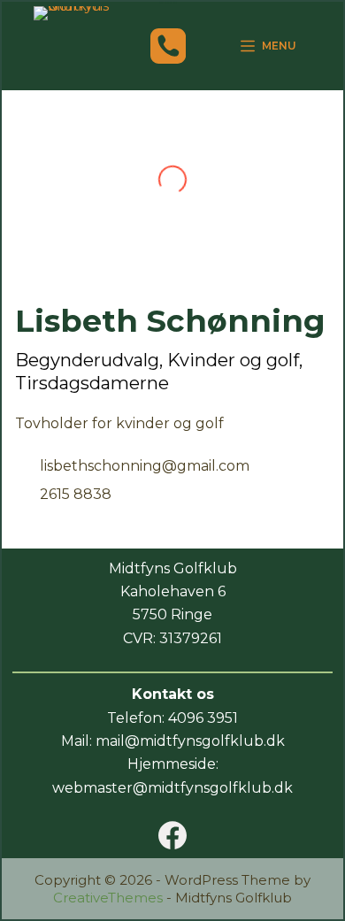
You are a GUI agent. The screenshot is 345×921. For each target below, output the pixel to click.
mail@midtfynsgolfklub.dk (190, 741)
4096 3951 (203, 718)
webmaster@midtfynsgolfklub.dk (172, 787)
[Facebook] (172, 835)
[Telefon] (168, 46)
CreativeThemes (108, 897)
